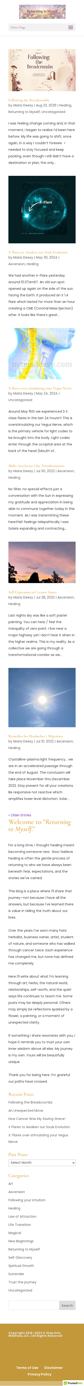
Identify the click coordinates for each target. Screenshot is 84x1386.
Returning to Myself (24, 111)
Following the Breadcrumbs (28, 100)
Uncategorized (53, 111)
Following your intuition (27, 1200)
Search (67, 1305)
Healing (65, 105)
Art (10, 1183)
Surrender (16, 1274)
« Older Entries (19, 815)
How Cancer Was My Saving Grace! (36, 1118)
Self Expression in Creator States (32, 592)
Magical (14, 1233)
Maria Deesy (23, 105)
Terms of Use (27, 1367)
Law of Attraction (22, 1216)
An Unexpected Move (25, 1110)
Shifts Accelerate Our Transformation (36, 465)
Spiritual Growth (21, 1265)
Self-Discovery (20, 1257)
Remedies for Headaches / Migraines (35, 736)
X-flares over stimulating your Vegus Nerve (40, 388)
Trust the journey (22, 1282)
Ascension (16, 264)
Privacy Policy (39, 1374)
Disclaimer (53, 1367)
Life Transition (19, 1224)
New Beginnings (21, 1241)
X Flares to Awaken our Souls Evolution (37, 252)
